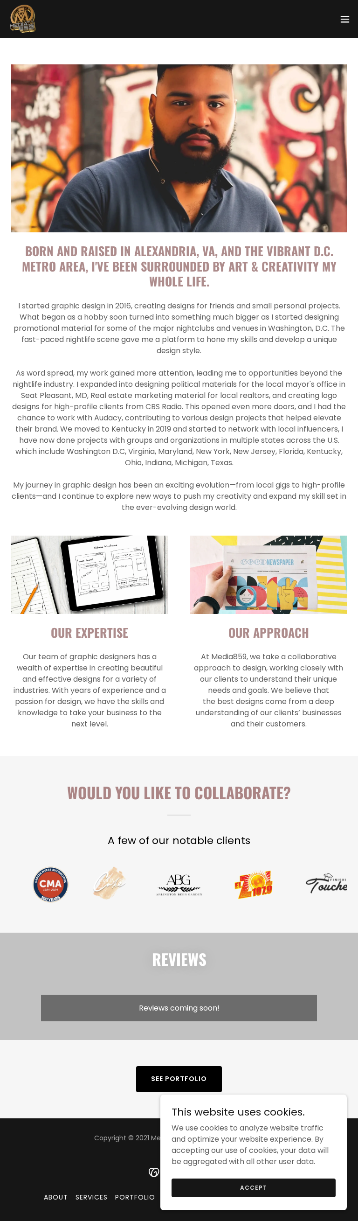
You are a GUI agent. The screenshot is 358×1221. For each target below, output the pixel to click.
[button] (345, 19)
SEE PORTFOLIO (179, 1078)
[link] (22, 19)
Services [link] (92, 1197)
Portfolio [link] (135, 1197)
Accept (253, 1187)
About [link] (56, 1197)
